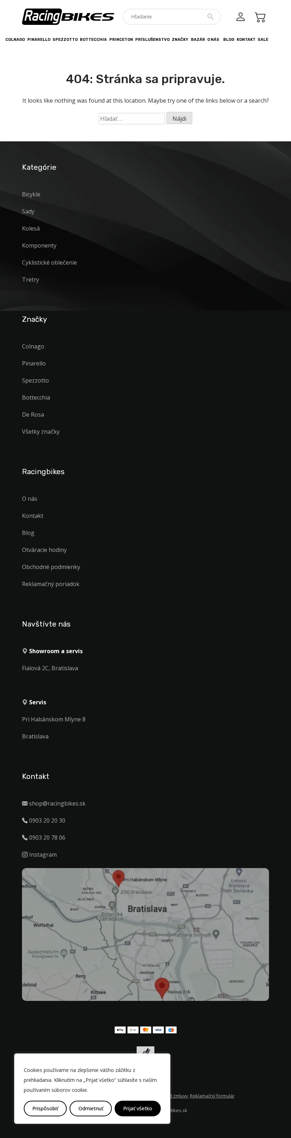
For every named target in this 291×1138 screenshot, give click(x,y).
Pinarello (38, 39)
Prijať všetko (137, 1108)
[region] (92, 1088)
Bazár (198, 39)
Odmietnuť (90, 1108)
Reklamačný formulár (212, 1096)
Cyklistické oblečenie (49, 262)
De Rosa (33, 414)
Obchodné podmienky (51, 567)
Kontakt (246, 39)
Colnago (15, 39)
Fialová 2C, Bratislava (50, 668)
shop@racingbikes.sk (57, 803)
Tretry (30, 279)
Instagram (43, 854)
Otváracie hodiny (44, 550)
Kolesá (31, 228)
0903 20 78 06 (47, 837)
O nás (213, 39)
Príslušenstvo (152, 39)
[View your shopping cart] (260, 16)
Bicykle (31, 194)
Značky (180, 39)
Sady (28, 211)
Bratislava (35, 736)
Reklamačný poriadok (50, 584)
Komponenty (39, 245)
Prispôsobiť (45, 1108)
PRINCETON (121, 39)
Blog (228, 39)
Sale (263, 39)
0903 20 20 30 (47, 820)
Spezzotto (65, 39)
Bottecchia (93, 39)
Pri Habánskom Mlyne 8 (54, 719)
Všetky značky (41, 431)
